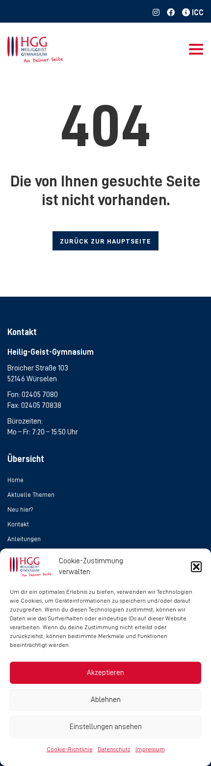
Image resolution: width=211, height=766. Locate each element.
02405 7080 (40, 394)
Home (15, 480)
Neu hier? (20, 509)
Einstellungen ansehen (106, 727)
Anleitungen (24, 539)
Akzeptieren (105, 672)
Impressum (150, 749)
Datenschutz (114, 749)
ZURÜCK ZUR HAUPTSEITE (105, 241)
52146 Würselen (32, 379)
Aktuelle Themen (30, 494)
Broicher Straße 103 (37, 368)
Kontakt (18, 524)
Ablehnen (106, 700)
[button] (196, 567)
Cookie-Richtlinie (70, 749)
